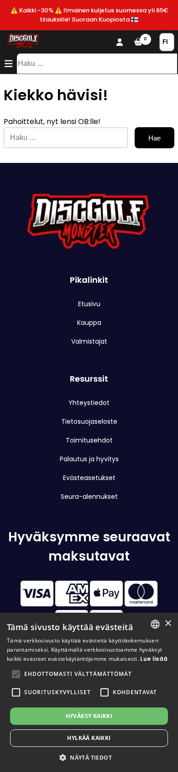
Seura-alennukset (89, 496)
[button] (16, 674)
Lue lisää (154, 659)
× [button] (167, 623)
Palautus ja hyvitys (89, 459)
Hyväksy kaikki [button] (89, 716)
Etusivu (89, 303)
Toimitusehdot (89, 440)
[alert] (89, 692)
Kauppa (89, 322)
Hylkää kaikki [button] (88, 738)
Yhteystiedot (89, 402)
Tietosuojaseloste (89, 421)
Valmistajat (89, 341)
